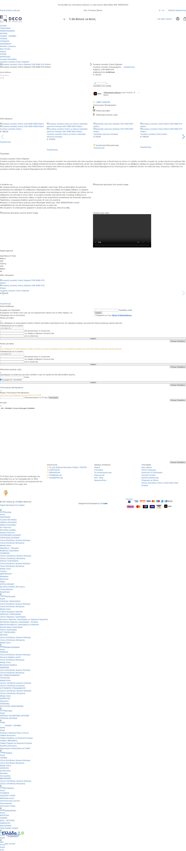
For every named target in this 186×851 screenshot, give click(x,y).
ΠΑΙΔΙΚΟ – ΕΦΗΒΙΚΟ (8, 36)
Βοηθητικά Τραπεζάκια (9, 550)
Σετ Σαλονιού (5, 527)
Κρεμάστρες (5, 592)
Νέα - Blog (98, 478)
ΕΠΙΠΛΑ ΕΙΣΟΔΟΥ (7, 584)
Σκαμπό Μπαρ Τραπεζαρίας (11, 627)
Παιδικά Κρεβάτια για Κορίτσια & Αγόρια (16, 738)
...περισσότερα (129, 67)
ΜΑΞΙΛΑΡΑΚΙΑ (5, 826)
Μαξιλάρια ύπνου (7, 798)
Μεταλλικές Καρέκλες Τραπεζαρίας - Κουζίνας (19, 622)
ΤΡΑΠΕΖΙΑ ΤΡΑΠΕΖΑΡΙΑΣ (10, 601)
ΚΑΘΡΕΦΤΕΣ (5, 698)
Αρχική (3, 51)
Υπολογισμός (53, 397)
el (159, 10)
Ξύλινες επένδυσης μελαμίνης (12, 685)
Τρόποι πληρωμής (148, 470)
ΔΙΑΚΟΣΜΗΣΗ (5, 44)
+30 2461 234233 (164, 19)
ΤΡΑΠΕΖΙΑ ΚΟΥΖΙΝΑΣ (8, 718)
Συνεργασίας (5, 776)
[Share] (3, 75)
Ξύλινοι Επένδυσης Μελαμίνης (12, 640)
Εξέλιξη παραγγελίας (150, 478)
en (163, 10)
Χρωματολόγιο (100, 480)
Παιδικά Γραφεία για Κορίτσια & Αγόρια (16, 743)
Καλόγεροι (4, 579)
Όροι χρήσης (146, 467)
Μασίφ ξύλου (5, 680)
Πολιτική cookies (148, 475)
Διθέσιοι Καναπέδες (8, 525)
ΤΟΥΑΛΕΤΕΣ (5, 678)
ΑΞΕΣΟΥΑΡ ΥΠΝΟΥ (8, 795)
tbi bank (144, 485)
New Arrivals (5, 49)
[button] (90, 64)
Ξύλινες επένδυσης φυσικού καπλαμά (15, 683)
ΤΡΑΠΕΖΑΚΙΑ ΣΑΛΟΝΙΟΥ (10, 538)
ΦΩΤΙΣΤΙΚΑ (4, 815)
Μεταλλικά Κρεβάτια (8, 665)
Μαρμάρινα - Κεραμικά (9, 548)
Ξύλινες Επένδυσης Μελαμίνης (12, 558)
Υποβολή (98, 313)
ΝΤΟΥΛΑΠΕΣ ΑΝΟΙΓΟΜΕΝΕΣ (11, 706)
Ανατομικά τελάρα (7, 806)
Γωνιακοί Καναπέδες (8, 59)
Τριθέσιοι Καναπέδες (8, 522)
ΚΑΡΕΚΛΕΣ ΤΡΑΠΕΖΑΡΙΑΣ (10, 614)
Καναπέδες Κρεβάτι (8, 530)
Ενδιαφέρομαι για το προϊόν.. (12, 325)
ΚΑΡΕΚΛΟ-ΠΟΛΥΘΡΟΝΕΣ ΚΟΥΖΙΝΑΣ (14, 716)
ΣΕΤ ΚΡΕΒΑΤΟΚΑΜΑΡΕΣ (10, 675)
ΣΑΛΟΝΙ (3, 26)
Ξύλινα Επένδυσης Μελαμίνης (12, 543)
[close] (1, 372)
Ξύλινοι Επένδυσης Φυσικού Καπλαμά (15, 637)
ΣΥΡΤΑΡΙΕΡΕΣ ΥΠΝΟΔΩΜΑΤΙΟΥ (13, 688)
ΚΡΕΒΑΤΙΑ (4, 652)
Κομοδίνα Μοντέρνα (8, 746)
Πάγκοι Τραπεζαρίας (8, 630)
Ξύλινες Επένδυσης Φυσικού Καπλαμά (15, 556)
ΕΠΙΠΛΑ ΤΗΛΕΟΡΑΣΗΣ (9, 561)
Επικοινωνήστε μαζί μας (10, 10)
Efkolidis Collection (8, 46)
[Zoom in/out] (8, 75)
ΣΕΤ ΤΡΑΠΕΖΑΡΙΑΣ (7, 632)
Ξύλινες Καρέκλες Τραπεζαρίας (13, 617)
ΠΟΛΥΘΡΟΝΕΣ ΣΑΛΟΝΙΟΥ (10, 535)
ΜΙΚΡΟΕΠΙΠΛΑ (6, 574)
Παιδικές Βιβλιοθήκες (9, 740)
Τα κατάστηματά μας (103, 472)
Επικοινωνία (99, 475)
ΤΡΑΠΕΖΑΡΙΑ (5, 28)
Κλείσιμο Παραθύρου (178, 341)
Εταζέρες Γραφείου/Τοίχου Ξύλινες (14, 733)
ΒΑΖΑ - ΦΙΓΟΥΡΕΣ (7, 820)
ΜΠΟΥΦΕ (4, 635)
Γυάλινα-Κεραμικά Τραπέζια (11, 612)
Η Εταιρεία (98, 470)
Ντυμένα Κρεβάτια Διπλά (10, 657)
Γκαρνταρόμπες (6, 589)
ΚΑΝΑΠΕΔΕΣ (5, 57)
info (104, 503)
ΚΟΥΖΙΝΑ (3, 33)
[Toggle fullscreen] (5, 75)
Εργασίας (4, 773)
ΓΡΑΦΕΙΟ (3, 38)
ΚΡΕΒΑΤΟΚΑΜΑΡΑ (7, 31)
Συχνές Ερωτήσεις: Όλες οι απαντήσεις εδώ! (159, 483)
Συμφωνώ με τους (114, 315)
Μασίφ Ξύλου (5, 545)
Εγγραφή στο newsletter (12, 380)
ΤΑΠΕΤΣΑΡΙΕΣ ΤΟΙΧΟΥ (9, 828)
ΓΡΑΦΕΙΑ (3, 758)
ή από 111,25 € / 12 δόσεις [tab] (119, 94)
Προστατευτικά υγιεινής (10, 801)
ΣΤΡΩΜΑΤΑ (4, 41)
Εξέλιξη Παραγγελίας (177, 10)
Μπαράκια (4, 576)
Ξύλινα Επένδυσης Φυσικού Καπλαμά (15, 540)
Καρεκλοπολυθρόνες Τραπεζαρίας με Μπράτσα (19, 624)
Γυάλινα (3, 571)
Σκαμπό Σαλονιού (7, 532)
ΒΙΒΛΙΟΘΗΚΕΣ (5, 778)
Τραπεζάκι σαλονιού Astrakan (106, 134)
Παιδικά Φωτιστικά (7, 735)
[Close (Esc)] (1, 75)
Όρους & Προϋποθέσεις (122, 315)
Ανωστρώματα (6, 803)
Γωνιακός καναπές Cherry (11, 129)
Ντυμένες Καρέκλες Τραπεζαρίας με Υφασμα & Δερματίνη (24, 619)
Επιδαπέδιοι (5, 704)
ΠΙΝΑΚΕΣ (3, 818)
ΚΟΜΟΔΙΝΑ (4, 667)
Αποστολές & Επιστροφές (152, 472)
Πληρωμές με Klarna (149, 480)
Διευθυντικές (5, 771)
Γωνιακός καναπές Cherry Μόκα (153, 134)
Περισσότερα (5, 142)
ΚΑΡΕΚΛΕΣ (4, 768)
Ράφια (2, 581)
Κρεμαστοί (4, 701)
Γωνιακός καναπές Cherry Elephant (14, 62)
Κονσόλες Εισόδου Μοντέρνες (12, 587)
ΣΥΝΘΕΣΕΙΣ (5, 553)
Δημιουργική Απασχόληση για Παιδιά (15, 748)
